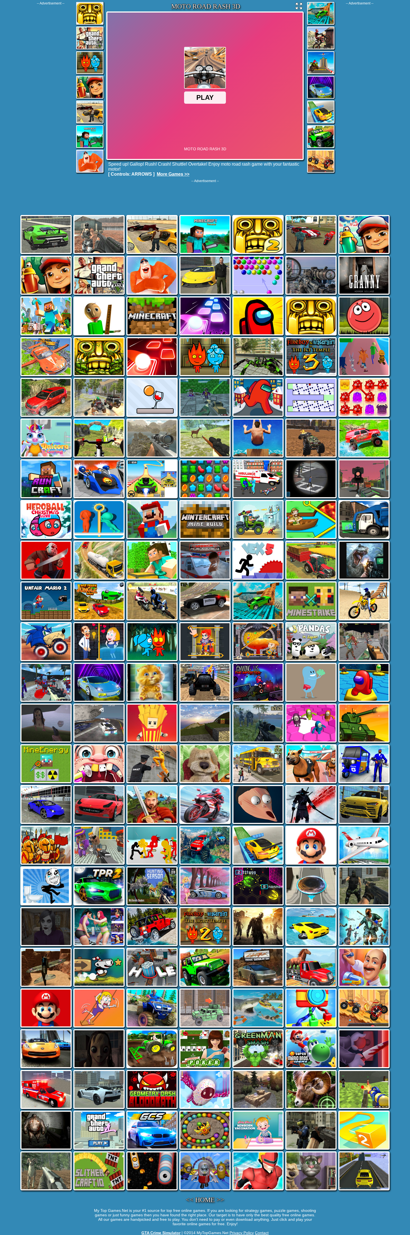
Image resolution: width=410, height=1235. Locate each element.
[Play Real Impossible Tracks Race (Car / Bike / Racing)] (321, 24)
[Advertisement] (50, 89)
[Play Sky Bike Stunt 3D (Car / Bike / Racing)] (321, 73)
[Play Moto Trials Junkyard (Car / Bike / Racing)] (321, 48)
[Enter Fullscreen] (299, 7)
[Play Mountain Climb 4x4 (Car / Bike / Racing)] (321, 147)
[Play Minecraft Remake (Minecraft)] (90, 147)
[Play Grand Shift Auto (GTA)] (90, 122)
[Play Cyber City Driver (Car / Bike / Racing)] (321, 98)
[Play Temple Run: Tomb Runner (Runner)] (90, 24)
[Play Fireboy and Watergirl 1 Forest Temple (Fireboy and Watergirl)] (90, 73)
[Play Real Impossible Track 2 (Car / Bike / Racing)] (321, 122)
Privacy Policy (242, 1233)
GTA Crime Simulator (160, 1233)
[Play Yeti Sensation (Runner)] (90, 172)
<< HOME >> (205, 1199)
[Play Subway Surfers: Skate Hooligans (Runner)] (90, 98)
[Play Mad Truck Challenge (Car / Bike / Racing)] (321, 172)
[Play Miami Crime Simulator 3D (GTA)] (90, 48)
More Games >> (173, 174)
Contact (262, 1233)
